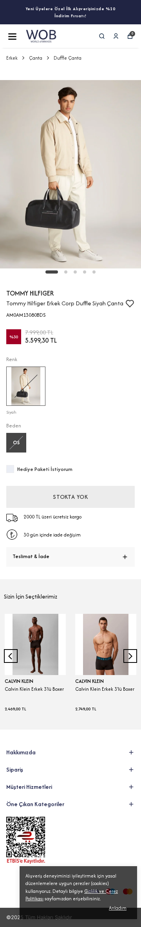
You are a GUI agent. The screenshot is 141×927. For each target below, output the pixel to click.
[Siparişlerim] (116, 36)
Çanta (35, 58)
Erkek (12, 58)
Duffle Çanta (67, 58)
